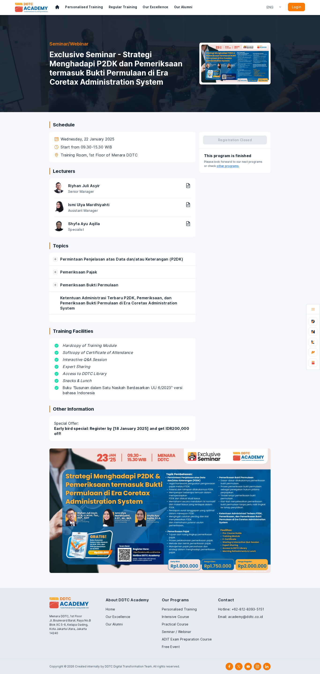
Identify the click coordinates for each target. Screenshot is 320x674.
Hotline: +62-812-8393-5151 (241, 609)
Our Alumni (183, 7)
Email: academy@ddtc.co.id (240, 617)
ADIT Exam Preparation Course (187, 639)
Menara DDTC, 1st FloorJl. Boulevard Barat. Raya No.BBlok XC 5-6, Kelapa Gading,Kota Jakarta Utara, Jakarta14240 (70, 624)
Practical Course (175, 624)
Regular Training (123, 7)
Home (110, 609)
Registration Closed (235, 140)
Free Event (171, 647)
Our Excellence (155, 7)
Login (296, 7)
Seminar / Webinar (176, 632)
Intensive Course (175, 617)
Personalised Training (84, 7)
